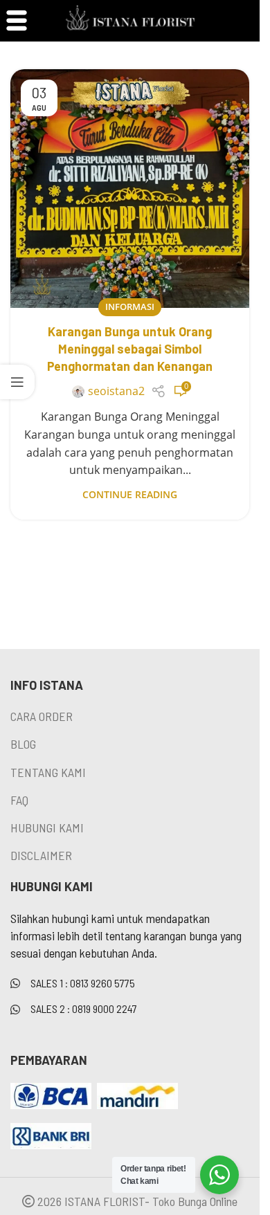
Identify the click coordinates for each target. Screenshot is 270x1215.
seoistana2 (116, 391)
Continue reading (129, 494)
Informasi (129, 306)
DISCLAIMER (41, 855)
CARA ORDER (41, 716)
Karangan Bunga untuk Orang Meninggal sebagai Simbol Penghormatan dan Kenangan (130, 349)
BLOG (23, 743)
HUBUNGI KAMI (47, 827)
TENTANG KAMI (48, 772)
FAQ (19, 799)
